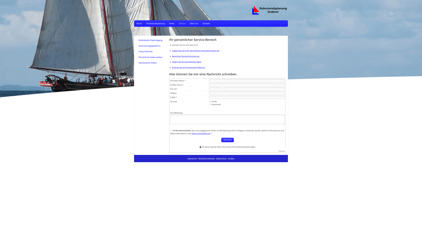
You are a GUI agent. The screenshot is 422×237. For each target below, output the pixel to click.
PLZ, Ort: (173, 89)
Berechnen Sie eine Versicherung (185, 56)
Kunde (214, 101)
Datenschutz (221, 158)
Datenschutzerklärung (200, 133)
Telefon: (173, 93)
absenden (227, 140)
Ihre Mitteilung (176, 113)
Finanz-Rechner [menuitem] (146, 51)
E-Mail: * (173, 97)
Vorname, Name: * (178, 80)
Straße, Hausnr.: (177, 85)
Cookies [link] (231, 158)
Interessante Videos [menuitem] (148, 62)
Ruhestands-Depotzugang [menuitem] (150, 40)
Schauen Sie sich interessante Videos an (188, 67)
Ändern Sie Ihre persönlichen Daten (187, 62)
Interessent (216, 104)
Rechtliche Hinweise (206, 158)
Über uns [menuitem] (194, 23)
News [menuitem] (171, 23)
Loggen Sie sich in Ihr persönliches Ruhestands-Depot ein (195, 50)
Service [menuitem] (182, 23)
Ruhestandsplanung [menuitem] (155, 23)
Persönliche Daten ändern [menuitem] (151, 57)
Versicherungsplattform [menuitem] (149, 46)
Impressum (192, 158)
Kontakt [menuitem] (206, 23)
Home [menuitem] (139, 23)
